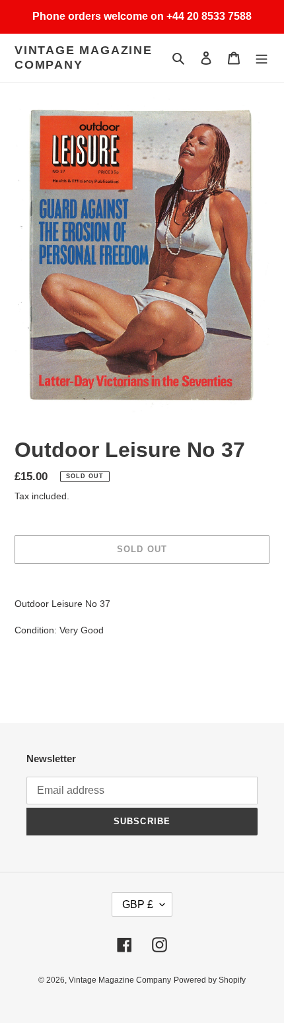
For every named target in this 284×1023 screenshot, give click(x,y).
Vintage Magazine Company (84, 57)
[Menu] (261, 58)
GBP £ (137, 904)
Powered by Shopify (210, 980)
